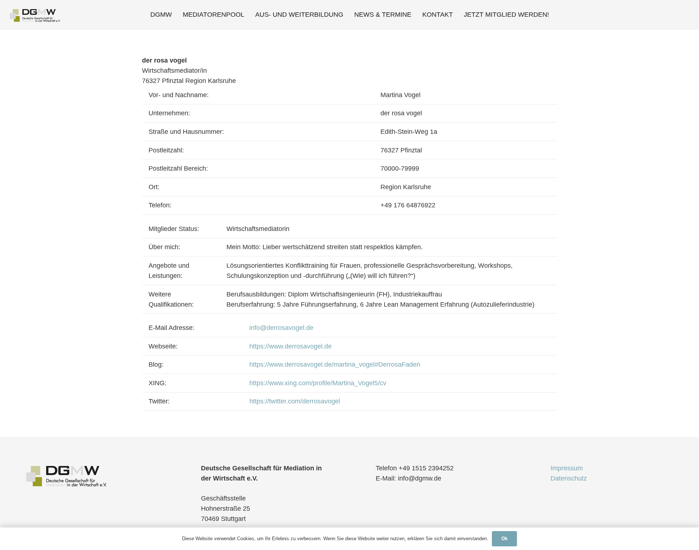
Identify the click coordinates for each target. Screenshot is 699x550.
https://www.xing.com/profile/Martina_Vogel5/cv (317, 383)
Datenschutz (568, 478)
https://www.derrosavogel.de (290, 346)
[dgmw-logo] (35, 14)
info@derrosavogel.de (281, 327)
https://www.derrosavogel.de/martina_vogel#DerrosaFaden (334, 364)
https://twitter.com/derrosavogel (294, 401)
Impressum (566, 468)
